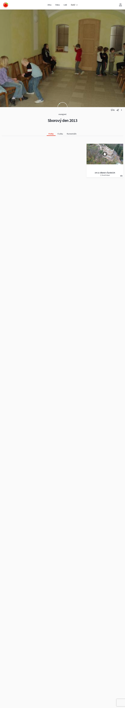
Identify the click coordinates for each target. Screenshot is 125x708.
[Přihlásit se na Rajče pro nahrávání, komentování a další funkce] (120, 5)
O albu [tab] (60, 133)
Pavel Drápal (106, 175)
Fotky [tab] (51, 133)
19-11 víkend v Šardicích (105, 172)
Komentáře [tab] (71, 133)
